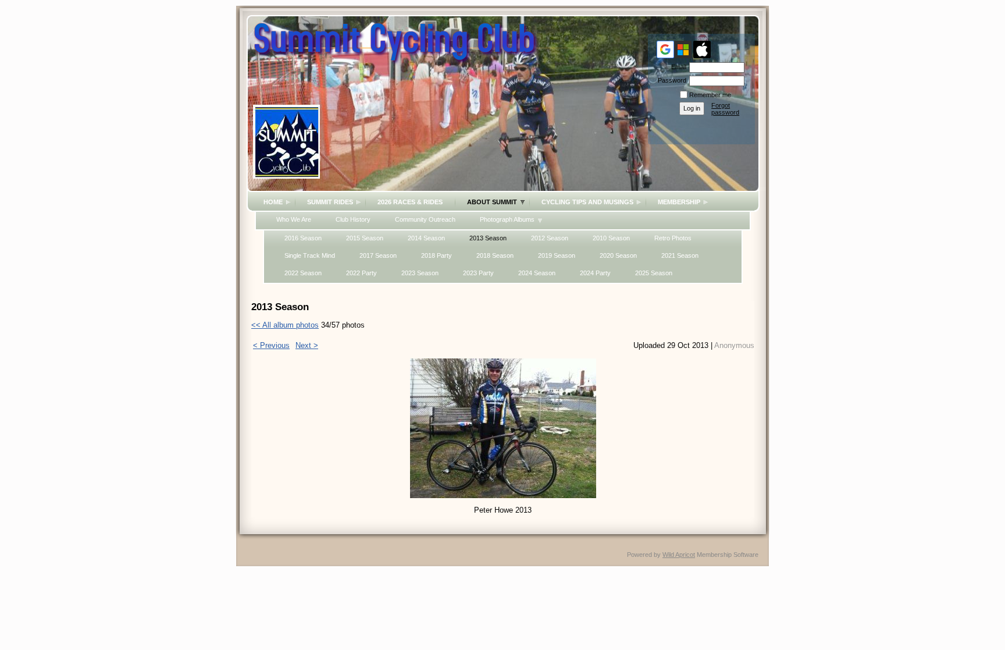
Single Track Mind (309, 255)
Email (676, 66)
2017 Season (378, 255)
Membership (679, 201)
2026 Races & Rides (410, 201)
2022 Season (303, 272)
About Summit (492, 201)
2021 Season (679, 255)
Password (670, 80)
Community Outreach (425, 219)
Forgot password (725, 109)
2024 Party (595, 272)
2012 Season (549, 238)
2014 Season (426, 238)
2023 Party (478, 272)
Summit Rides (330, 201)
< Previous (271, 345)
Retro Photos (673, 238)
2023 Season (420, 272)
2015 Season (364, 238)
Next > (306, 345)
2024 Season (536, 272)
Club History (353, 219)
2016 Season (303, 238)
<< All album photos (285, 325)
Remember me (710, 94)
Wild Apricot (678, 554)
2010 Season (611, 238)
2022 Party (361, 272)
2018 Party (436, 255)
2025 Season (653, 272)
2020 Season (618, 255)
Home (273, 201)
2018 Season (495, 255)
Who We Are (293, 219)
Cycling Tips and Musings (587, 201)
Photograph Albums (507, 219)
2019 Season (556, 255)
